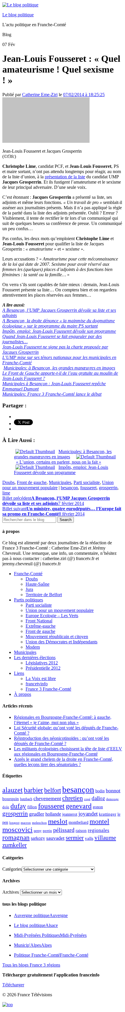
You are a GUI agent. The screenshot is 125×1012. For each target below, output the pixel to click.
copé (87, 799)
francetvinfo (37, 683)
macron (26, 822)
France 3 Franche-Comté (48, 689)
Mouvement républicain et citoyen (57, 636)
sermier (75, 837)
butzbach (26, 799)
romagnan (16, 837)
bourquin (10, 798)
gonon (98, 807)
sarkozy (38, 838)
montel (99, 821)
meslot (57, 821)
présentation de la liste (65, 176)
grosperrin (108, 487)
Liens (19, 673)
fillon (32, 806)
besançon (69, 487)
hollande (53, 814)
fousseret (88, 487)
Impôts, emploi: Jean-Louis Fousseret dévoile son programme (59, 331)
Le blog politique (18, 14)
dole (5, 807)
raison (81, 830)
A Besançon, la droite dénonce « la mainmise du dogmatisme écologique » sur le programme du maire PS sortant (58, 323)
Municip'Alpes (33, 945)
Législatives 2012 (42, 662)
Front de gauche (32, 482)
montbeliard (78, 822)
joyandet (88, 814)
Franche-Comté (28, 573)
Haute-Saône (37, 584)
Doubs (8, 482)
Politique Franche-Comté (51, 955)
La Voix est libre (41, 678)
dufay (18, 806)
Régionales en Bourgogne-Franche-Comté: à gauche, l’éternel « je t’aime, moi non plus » (62, 720)
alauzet (12, 790)
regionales (98, 830)
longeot (14, 822)
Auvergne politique (41, 915)
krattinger (107, 814)
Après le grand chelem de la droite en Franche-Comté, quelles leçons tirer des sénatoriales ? (63, 762)
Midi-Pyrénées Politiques (50, 935)
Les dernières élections (35, 657)
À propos (22, 694)
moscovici (17, 829)
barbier (33, 790)
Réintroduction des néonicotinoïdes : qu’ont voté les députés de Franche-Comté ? (61, 741)
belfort (52, 790)
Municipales (60, 482)
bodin (100, 791)
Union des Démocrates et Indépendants (61, 641)
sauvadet (55, 838)
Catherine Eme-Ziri (40, 94)
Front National (39, 620)
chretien (72, 798)
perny (38, 831)
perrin (47, 831)
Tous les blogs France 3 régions (31, 964)
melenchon (39, 822)
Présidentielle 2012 (43, 668)
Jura (29, 589)
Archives (10, 892)
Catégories (12, 869)
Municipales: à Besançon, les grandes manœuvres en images (59, 367)
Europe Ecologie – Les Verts (52, 615)
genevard (79, 806)
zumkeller (14, 845)
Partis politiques (28, 599)
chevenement (47, 798)
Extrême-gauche (41, 626)
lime (6, 492)
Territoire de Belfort (44, 594)
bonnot (113, 790)
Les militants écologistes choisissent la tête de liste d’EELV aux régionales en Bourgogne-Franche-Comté (68, 751)
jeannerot (69, 814)
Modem (33, 647)
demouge (112, 799)
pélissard (63, 830)
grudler (36, 814)
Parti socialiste (87, 482)
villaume (105, 838)
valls (89, 838)
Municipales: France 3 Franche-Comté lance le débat (51, 394)
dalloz (98, 798)
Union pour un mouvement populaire (60, 610)
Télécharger (13, 984)
